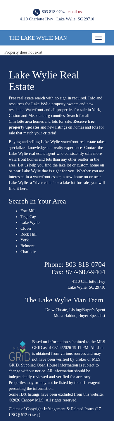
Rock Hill (28, 234)
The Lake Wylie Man (38, 38)
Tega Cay (28, 217)
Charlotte (28, 252)
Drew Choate (56, 310)
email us (75, 12)
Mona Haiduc (65, 315)
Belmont (27, 246)
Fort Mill (28, 211)
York (24, 240)
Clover (26, 228)
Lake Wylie (29, 222)
